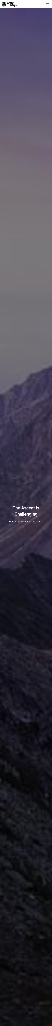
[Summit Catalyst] (10, 4)
